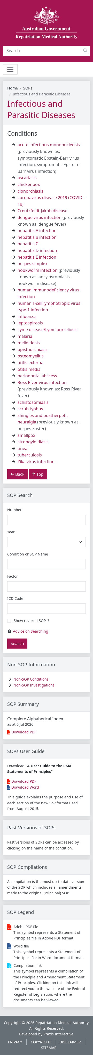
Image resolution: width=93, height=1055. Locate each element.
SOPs (27, 88)
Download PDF (23, 732)
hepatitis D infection (37, 250)
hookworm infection (38, 270)
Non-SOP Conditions (31, 679)
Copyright (41, 1042)
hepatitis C (28, 244)
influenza (27, 316)
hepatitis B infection (37, 237)
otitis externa (30, 362)
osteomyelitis (31, 356)
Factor (12, 576)
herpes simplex (32, 263)
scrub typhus (30, 409)
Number (14, 509)
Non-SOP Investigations (34, 685)
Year (11, 531)
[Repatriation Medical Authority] (47, 22)
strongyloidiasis (33, 442)
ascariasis (27, 178)
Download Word (25, 787)
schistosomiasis (33, 402)
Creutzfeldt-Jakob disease (42, 211)
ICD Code (15, 598)
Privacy (15, 1042)
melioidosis (29, 343)
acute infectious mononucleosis (49, 145)
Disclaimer (70, 1042)
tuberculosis (30, 455)
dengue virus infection (39, 217)
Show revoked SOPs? (31, 620)
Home (12, 88)
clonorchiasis (30, 191)
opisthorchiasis (33, 349)
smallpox (26, 435)
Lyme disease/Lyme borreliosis (48, 329)
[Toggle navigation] (10, 69)
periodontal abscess (37, 376)
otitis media (29, 369)
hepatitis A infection (37, 230)
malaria (25, 336)
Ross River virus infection (42, 382)
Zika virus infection (36, 461)
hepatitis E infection (37, 257)
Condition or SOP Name (27, 554)
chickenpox (29, 184)
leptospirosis (30, 323)
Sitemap (48, 1047)
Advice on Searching (30, 631)
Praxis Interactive (58, 1034)
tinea (22, 448)
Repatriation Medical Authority (61, 1022)
